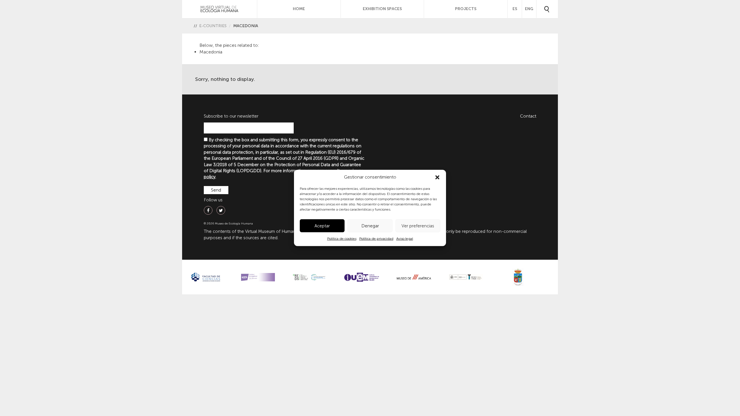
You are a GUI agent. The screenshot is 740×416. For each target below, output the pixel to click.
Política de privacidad (376, 239)
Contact (528, 116)
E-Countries (213, 25)
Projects (465, 8)
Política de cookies (341, 239)
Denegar (370, 226)
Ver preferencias (418, 226)
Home (299, 8)
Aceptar (322, 226)
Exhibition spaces (382, 8)
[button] (437, 177)
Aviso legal (404, 239)
